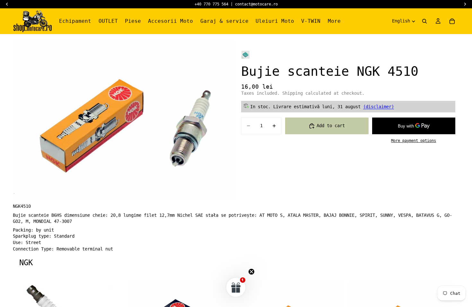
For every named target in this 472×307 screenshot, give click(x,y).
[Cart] (452, 21)
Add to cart (331, 125)
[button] (236, 287)
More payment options (413, 140)
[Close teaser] (251, 271)
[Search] (424, 21)
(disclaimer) (378, 106)
